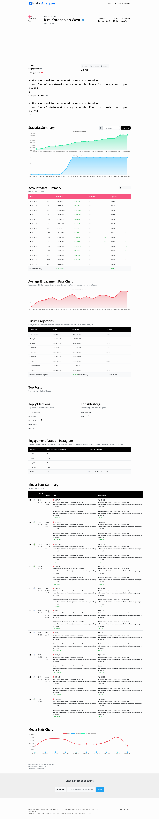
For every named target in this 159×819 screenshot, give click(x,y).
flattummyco (32, 416)
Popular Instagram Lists (69, 813)
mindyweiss (32, 420)
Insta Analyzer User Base (50, 813)
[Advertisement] (79, 47)
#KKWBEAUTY (86, 412)
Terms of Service (34, 813)
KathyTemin (32, 424)
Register (127, 3)
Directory (110, 3)
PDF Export (95, 66)
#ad (82, 416)
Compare (105, 66)
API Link (85, 66)
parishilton (32, 428)
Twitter (60, 789)
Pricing (90, 813)
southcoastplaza (34, 412)
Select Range (125, 128)
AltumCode (32, 811)
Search (100, 789)
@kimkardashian (50, 17)
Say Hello (82, 813)
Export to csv (125, 188)
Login (118, 3)
